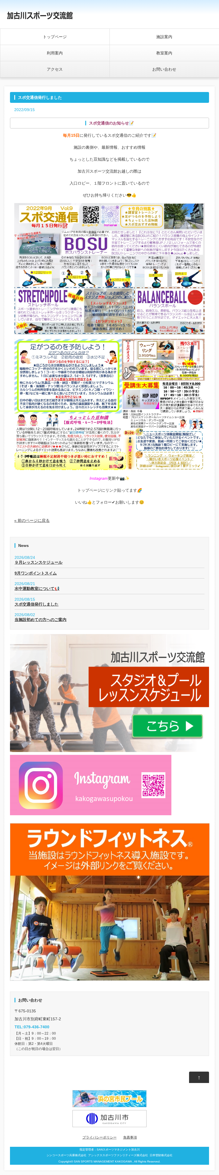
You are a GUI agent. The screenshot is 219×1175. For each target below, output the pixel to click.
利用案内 (55, 53)
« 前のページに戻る (32, 520)
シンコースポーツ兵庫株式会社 (66, 1155)
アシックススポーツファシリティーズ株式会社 (118, 1155)
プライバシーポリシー (99, 1137)
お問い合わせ (164, 69)
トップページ (55, 36)
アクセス (55, 69)
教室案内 (164, 53)
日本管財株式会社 (161, 1155)
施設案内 (164, 36)
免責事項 (130, 1137)
